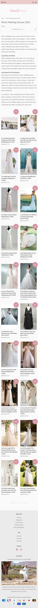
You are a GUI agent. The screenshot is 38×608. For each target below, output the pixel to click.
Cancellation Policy (19, 525)
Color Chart (19, 538)
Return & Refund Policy (19, 527)
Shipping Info (19, 520)
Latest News (19, 556)
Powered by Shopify (26, 597)
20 (24, 503)
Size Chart (19, 536)
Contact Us (19, 541)
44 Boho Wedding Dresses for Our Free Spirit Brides (19, 559)
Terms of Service (19, 522)
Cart (35, 2)
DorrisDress (18, 597)
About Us (19, 517)
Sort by (3, 26)
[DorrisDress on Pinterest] (21, 550)
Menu (4, 2)
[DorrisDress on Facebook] (17, 550)
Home (2, 18)
